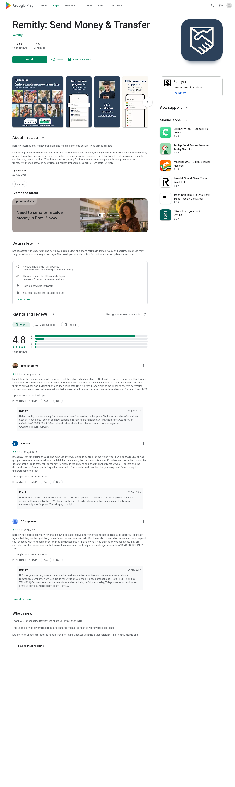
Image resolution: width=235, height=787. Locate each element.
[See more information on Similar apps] (186, 120)
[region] (81, 46)
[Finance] (19, 184)
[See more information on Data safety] (38, 243)
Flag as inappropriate (28, 645)
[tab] (43, 5)
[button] (37, 101)
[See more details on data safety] (24, 299)
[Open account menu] (229, 5)
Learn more (28, 270)
